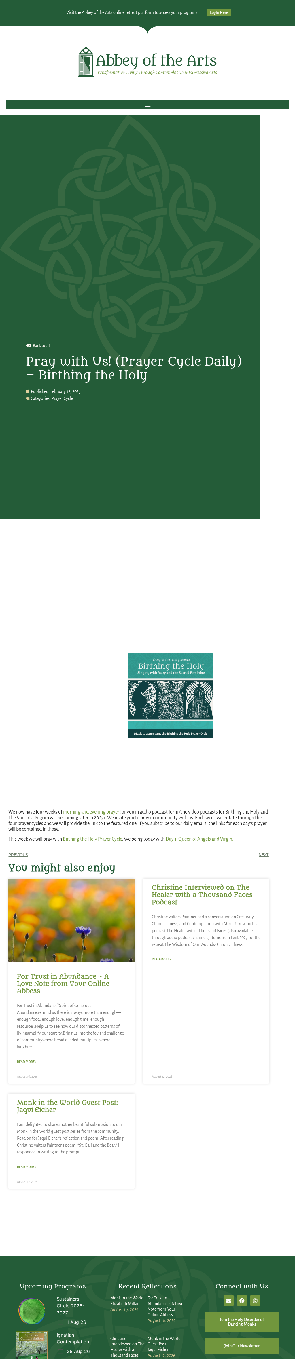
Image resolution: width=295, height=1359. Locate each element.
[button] (147, 104)
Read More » (27, 1061)
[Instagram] (255, 1300)
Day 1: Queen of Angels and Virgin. (199, 839)
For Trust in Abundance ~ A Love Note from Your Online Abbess (63, 984)
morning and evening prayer (91, 812)
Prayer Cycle (62, 398)
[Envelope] (229, 1300)
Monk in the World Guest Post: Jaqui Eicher (67, 1106)
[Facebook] (242, 1300)
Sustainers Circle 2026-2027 (70, 1306)
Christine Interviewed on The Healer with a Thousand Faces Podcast (202, 895)
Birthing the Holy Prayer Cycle (92, 839)
